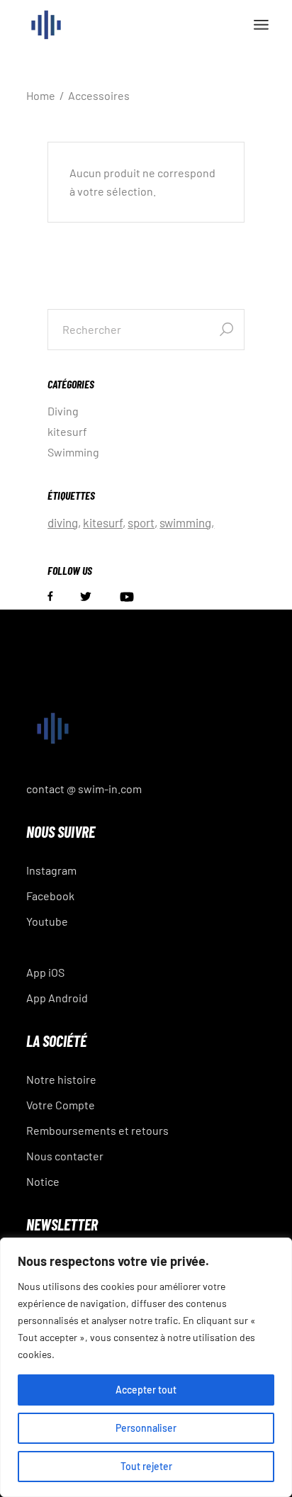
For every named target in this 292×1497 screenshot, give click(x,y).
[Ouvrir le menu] (261, 25)
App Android (57, 997)
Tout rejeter (146, 1466)
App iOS (45, 972)
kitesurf (67, 431)
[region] (146, 1367)
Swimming (73, 452)
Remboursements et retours (97, 1130)
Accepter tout (146, 1390)
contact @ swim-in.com (84, 788)
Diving (63, 410)
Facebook (50, 895)
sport (141, 522)
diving (62, 522)
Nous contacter (64, 1155)
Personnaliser (146, 1428)
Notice (43, 1181)
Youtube (47, 921)
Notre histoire (61, 1079)
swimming (185, 522)
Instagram (51, 870)
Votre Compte (60, 1104)
